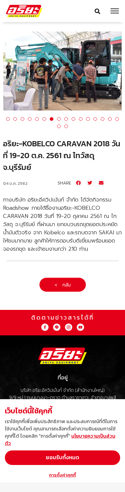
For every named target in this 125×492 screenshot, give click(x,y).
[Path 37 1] (68, 327)
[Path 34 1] (56, 327)
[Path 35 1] (80, 327)
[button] (97, 11)
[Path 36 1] (45, 327)
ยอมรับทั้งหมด (62, 457)
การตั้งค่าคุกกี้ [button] (62, 474)
